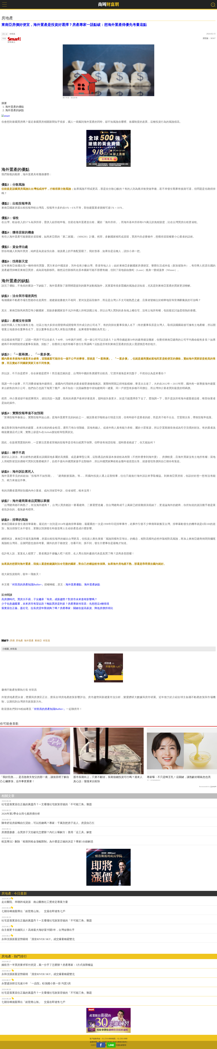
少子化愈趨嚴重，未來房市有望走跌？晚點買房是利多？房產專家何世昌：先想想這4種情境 (55, 603)
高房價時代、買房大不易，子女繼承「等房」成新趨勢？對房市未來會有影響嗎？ (49, 599)
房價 (12, 640)
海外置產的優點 (14, 106)
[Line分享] (112, 1045)
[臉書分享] (101, 1045)
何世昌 (46, 640)
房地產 (19, 640)
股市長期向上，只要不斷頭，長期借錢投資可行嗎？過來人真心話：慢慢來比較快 (107, 779)
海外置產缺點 (92, 584)
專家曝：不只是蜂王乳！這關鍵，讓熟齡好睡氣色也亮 (179, 777)
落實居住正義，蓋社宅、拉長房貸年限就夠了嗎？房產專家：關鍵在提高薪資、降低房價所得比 (57, 608)
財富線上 (11, 42)
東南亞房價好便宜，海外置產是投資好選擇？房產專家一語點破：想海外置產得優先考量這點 (74, 25)
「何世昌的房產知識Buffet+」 (26, 584)
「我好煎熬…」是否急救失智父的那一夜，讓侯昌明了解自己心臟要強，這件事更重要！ (34, 779)
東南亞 (38, 640)
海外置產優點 (73, 584)
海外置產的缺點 (14, 110)
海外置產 (29, 640)
